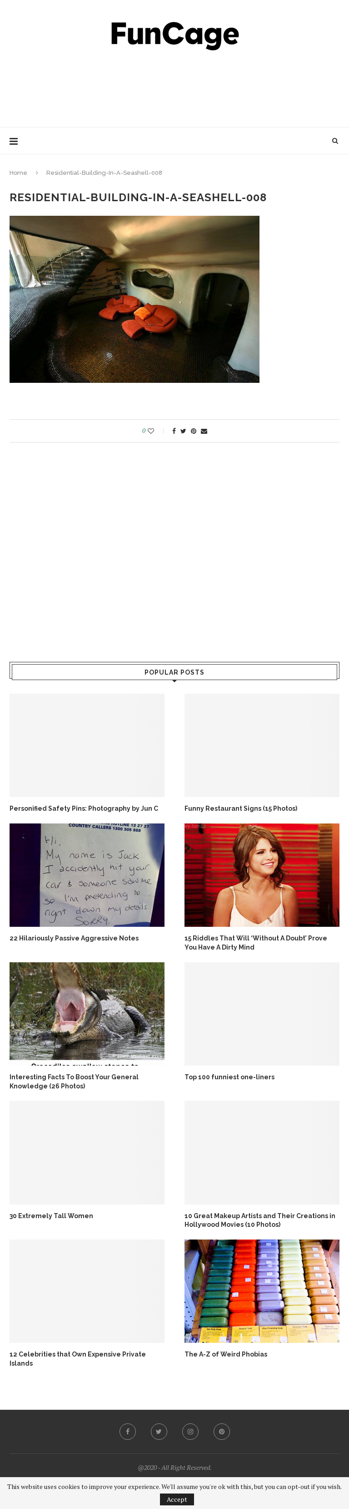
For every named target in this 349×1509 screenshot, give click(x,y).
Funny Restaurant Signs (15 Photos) (240, 808)
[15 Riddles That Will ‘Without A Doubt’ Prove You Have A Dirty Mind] (261, 875)
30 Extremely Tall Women (51, 1215)
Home (18, 172)
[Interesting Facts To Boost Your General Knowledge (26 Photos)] (87, 1014)
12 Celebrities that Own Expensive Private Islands (78, 1359)
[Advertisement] (174, 86)
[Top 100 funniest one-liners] (261, 1014)
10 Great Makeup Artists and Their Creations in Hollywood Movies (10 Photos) (259, 1220)
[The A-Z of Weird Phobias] (261, 1291)
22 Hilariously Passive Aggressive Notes (74, 938)
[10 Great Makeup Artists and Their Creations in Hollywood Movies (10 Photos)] (261, 1152)
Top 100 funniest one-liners (229, 1077)
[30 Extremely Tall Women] (87, 1152)
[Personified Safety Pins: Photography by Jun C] (87, 745)
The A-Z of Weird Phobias (225, 1354)
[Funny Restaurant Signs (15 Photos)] (261, 745)
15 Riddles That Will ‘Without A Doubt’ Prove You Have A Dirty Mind (255, 943)
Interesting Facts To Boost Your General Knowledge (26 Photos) (74, 1081)
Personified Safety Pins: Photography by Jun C (84, 808)
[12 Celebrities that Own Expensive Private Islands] (87, 1291)
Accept (177, 1499)
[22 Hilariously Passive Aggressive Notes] (87, 875)
